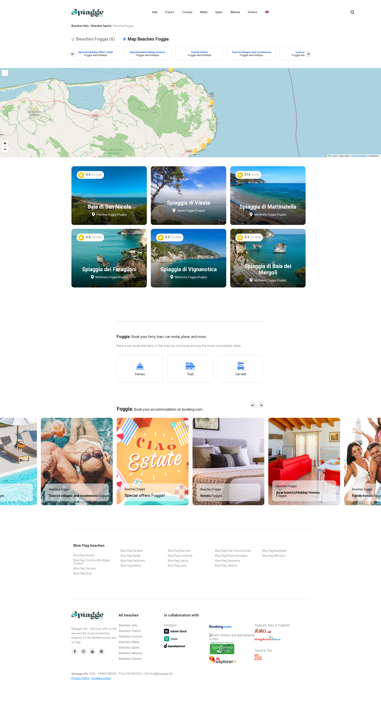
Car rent (240, 374)
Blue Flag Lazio (177, 565)
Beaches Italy (80, 25)
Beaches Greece (130, 659)
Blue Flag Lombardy (180, 555)
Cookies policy (101, 678)
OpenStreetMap (359, 155)
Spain (218, 12)
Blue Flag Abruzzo (273, 555)
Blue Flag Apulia (130, 555)
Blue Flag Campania (227, 560)
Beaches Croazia (130, 636)
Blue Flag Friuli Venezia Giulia (233, 550)
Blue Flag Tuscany (84, 568)
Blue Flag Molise (131, 565)
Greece (252, 12)
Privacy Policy (80, 678)
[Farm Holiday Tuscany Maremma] (222, 654)
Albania (235, 12)
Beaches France (130, 631)
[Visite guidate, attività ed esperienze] (222, 664)
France (169, 12)
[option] (95, 53)
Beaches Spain (129, 647)
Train (190, 374)
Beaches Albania (130, 653)
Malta (203, 12)
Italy (154, 12)
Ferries (140, 374)
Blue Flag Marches (179, 550)
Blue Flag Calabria (226, 565)
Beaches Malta (129, 642)
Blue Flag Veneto (83, 555)
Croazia (187, 12)
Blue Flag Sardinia (132, 550)
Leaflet (334, 155)
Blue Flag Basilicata (274, 550)
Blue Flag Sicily (82, 573)
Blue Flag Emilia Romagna (231, 555)
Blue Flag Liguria (178, 560)
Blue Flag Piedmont (133, 560)
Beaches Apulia (101, 25)
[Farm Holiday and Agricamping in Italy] (231, 639)
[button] (171, 69)
